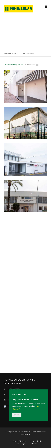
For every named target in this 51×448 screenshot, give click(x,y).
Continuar (16, 415)
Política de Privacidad (18, 441)
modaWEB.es (25, 434)
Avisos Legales (22, 444)
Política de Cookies (35, 441)
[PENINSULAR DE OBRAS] (18, 8)
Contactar (33, 444)
